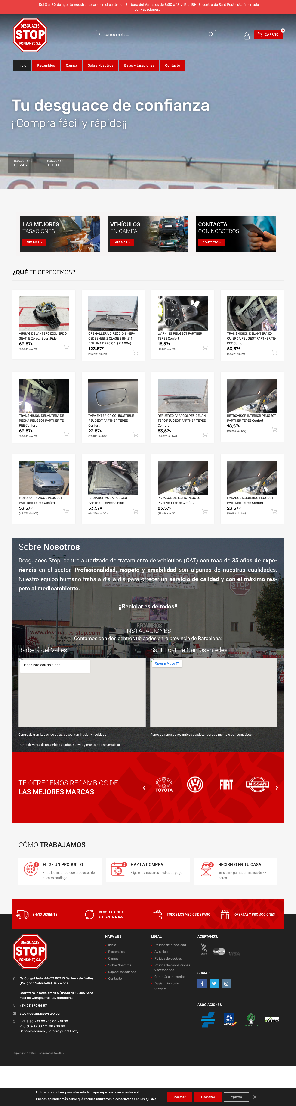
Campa (71, 65)
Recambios (46, 65)
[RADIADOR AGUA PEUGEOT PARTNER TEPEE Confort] (113, 478)
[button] (144, 787)
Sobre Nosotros (100, 65)
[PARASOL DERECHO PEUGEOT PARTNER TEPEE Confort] (183, 478)
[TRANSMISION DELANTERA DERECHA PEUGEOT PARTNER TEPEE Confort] (44, 396)
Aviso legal (162, 952)
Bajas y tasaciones (139, 65)
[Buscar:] (156, 35)
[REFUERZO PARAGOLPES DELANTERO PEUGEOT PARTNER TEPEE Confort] (183, 396)
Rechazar (208, 1097)
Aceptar (179, 1097)
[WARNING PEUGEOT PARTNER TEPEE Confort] (183, 314)
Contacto (172, 65)
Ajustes (236, 1097)
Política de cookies (168, 958)
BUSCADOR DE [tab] (24, 163)
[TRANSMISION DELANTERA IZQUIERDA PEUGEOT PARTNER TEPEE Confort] (252, 314)
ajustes (151, 1099)
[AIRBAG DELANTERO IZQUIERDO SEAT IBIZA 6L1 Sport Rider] (44, 314)
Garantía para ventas (169, 977)
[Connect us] (202, 984)
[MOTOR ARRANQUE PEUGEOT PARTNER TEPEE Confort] (44, 478)
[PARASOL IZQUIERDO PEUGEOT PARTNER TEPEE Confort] (252, 478)
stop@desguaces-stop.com (41, 1014)
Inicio (22, 65)
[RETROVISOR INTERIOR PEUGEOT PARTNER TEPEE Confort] (252, 396)
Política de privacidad (170, 945)
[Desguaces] (30, 35)
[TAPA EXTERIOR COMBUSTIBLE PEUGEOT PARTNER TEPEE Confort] (113, 396)
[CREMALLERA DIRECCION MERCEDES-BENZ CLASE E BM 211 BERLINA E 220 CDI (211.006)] (113, 314)
